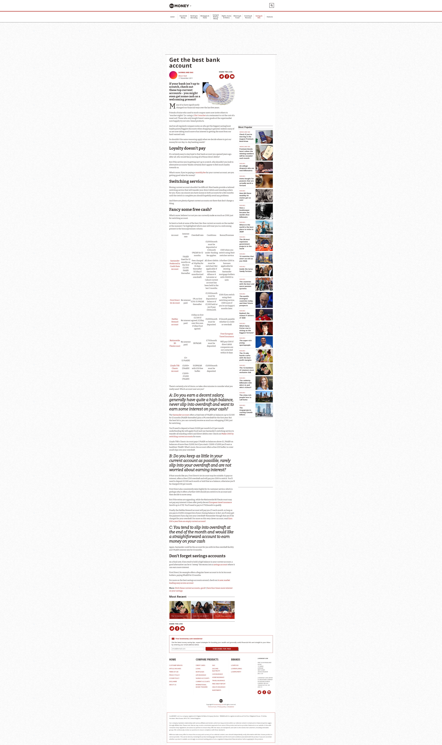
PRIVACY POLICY (174, 675)
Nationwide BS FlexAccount (175, 343)
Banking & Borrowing (194, 17)
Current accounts (203, 681)
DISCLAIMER (173, 681)
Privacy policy (222, 707)
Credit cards (200, 665)
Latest (172, 17)
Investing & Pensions (248, 17)
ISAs (213, 665)
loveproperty (236, 672)
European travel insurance (220, 502)
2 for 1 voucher (200, 115)
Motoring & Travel (237, 17)
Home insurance (218, 677)
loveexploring (236, 669)
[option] (180, 610)
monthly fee (201, 172)
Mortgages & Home (205, 17)
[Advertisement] (221, 38)
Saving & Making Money (216, 16)
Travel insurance (218, 681)
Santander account (181, 415)
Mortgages (200, 672)
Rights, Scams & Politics (226, 17)
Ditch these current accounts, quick (190, 588)
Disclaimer (231, 707)
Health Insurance (218, 687)
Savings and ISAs (185, 72)
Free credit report (218, 684)
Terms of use (212, 707)
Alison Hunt (182, 76)
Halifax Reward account (174, 322)
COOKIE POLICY (174, 678)
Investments (216, 690)
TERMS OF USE (173, 672)
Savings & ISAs (259, 17)
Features (270, 17)
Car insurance (217, 674)
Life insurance (201, 675)
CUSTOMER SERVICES (175, 665)
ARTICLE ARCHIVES (175, 669)
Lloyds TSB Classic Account (174, 368)
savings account (220, 565)
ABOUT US (172, 685)
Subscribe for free (222, 649)
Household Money (183, 17)
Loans (198, 669)
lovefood (234, 665)
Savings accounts (202, 678)
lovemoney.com (219, 704)
